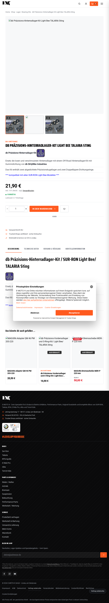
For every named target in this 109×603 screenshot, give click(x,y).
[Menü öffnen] (102, 4)
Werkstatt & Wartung (10, 521)
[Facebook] (4, 574)
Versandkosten (28, 191)
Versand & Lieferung (10, 525)
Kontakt (5, 537)
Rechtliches (90, 588)
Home (7, 12)
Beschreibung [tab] (13, 248)
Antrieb (5, 486)
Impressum (6, 588)
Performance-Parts (10, 502)
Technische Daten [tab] (31, 248)
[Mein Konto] (86, 4)
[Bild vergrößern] (99, 109)
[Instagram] (9, 574)
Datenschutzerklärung (53, 564)
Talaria (5, 455)
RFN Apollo (6, 459)
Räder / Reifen (8, 482)
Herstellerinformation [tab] (75, 248)
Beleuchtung (7, 498)
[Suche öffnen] (79, 4)
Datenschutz (21, 588)
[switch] (14, 429)
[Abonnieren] (103, 555)
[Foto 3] (54, 124)
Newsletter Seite (6, 567)
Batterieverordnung (62, 588)
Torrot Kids (6, 471)
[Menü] (18, 424)
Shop (13, 12)
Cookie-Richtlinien (77, 588)
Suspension (7, 494)
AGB (13, 588)
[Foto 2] (34, 124)
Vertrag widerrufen (34, 588)
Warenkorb (6, 533)
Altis (4, 467)
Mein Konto (7, 529)
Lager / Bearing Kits (23, 12)
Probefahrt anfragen (10, 517)
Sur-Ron (5, 451)
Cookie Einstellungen (9, 594)
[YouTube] (15, 574)
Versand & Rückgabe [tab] (52, 248)
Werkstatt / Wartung (10, 506)
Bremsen (5, 490)
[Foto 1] (14, 124)
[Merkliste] (64, 208)
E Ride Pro (6, 463)
